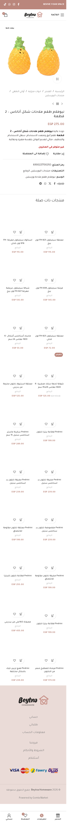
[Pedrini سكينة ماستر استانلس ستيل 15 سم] (18, 414)
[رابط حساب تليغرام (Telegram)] (40, 184)
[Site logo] (33, 15)
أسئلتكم (33, 758)
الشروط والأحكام (33, 750)
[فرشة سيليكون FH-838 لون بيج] (49, 270)
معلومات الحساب (33, 732)
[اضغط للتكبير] (57, 79)
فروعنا (33, 743)
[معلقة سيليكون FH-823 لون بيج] (49, 222)
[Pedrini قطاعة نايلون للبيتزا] (18, 558)
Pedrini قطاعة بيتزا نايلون (49, 432)
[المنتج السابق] (62, 104)
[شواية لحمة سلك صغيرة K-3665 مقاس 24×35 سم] (49, 366)
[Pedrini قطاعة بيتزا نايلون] (49, 414)
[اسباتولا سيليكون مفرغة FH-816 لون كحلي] (18, 222)
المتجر (48, 91)
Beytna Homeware (41, 790)
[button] (52, 232)
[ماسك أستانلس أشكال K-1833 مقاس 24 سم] (18, 318)
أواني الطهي (18, 91)
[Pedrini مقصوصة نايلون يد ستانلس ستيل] (49, 510)
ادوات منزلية (34, 91)
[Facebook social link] (18, 4)
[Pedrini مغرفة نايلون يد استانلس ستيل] (49, 462)
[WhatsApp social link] (9, 4)
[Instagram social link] (14, 4)
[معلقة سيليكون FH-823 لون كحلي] (49, 318)
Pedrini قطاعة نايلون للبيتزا (18, 576)
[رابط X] (49, 184)
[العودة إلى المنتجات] (57, 104)
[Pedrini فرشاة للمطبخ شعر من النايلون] (49, 650)
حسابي (33, 717)
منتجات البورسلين (54, 95)
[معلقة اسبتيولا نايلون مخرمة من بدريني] (18, 366)
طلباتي (33, 724)
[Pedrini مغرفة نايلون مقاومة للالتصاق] (49, 558)
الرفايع (26, 171)
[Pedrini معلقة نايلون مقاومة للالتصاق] (18, 510)
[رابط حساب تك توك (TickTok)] (5, 4)
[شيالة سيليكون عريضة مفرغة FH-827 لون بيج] (18, 270)
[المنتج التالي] (53, 104)
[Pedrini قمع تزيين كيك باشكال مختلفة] (18, 650)
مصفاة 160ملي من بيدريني (17, 622)
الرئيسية (59, 91)
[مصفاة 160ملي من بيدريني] (18, 605)
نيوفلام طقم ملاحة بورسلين (40, 177)
